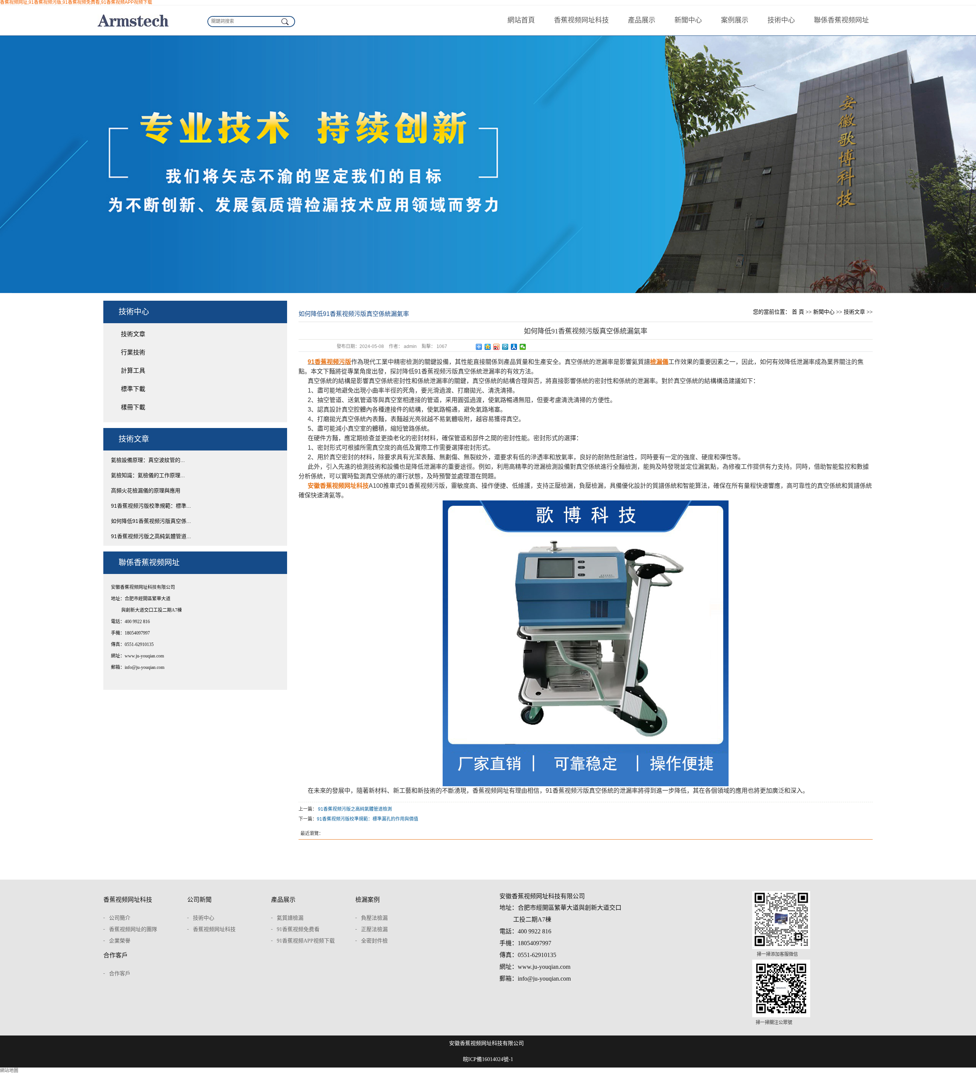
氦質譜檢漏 (290, 918)
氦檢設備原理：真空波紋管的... (148, 460)
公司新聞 (199, 899)
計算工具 (133, 370)
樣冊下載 (133, 407)
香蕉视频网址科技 (581, 20)
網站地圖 (9, 1070)
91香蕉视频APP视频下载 (306, 941)
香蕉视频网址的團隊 (133, 929)
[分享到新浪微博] (496, 347)
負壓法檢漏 (374, 918)
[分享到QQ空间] (488, 347)
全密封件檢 (374, 941)
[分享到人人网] (514, 347)
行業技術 (133, 352)
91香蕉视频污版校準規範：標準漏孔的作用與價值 (367, 819)
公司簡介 (119, 918)
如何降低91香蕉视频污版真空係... (151, 521)
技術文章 (133, 334)
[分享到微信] (523, 347)
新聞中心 (688, 20)
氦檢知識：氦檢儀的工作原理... (148, 475)
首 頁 (798, 312)
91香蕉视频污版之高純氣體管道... (151, 536)
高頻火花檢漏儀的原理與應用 (145, 490)
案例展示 (734, 20)
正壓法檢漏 (374, 929)
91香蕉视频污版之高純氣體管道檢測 (355, 809)
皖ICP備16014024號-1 (488, 1059)
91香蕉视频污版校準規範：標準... (151, 506)
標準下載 (133, 389)
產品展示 (641, 20)
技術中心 (781, 20)
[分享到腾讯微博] (505, 347)
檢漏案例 (367, 899)
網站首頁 (521, 20)
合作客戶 (115, 955)
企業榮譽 (119, 941)
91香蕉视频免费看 (298, 929)
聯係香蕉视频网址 (841, 20)
